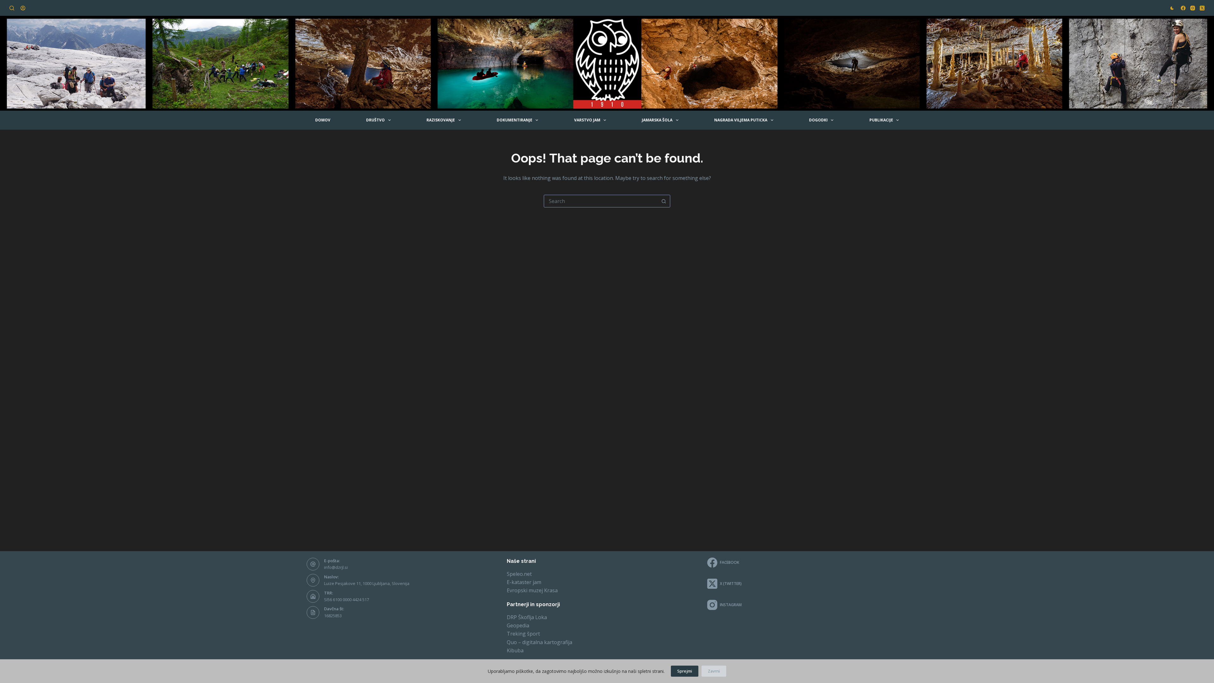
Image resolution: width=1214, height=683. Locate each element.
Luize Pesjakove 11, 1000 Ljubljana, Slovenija (366, 583)
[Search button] (663, 201)
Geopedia (518, 625)
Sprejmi (684, 671)
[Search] (11, 8)
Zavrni (714, 671)
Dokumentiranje (514, 120)
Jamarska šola (657, 120)
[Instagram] (1192, 8)
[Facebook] (1183, 8)
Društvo (375, 120)
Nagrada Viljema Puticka (740, 120)
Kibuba (515, 650)
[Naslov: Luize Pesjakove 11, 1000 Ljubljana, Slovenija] (313, 580)
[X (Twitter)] (1202, 8)
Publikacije (881, 120)
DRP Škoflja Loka (527, 617)
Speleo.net (519, 573)
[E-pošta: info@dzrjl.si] (313, 564)
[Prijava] (23, 8)
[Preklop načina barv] (1172, 8)
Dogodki (818, 120)
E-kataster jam (524, 582)
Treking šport (523, 633)
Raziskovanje (440, 120)
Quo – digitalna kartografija (539, 642)
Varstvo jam (587, 120)
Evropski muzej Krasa (532, 590)
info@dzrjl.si (336, 567)
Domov (322, 120)
